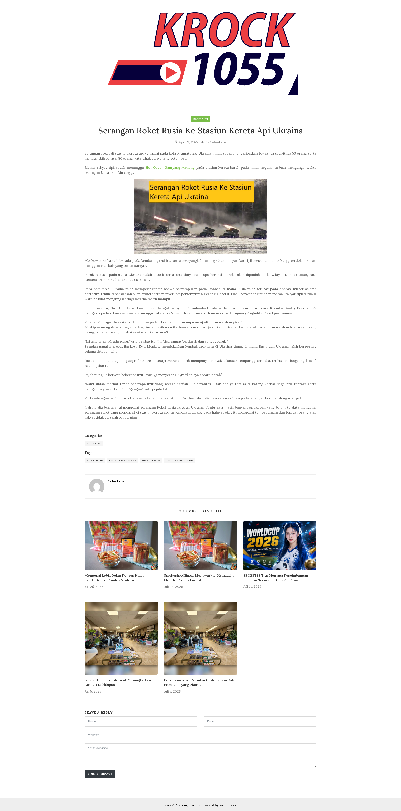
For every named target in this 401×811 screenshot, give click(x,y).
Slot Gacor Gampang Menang (170, 167)
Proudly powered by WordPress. (212, 805)
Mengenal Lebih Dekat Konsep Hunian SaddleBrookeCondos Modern (115, 577)
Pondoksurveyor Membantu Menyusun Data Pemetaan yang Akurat (199, 682)
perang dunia (95, 460)
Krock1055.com (175, 805)
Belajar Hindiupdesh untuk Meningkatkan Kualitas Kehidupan (118, 682)
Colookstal (218, 142)
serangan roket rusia (179, 460)
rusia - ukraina (151, 460)
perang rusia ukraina (122, 460)
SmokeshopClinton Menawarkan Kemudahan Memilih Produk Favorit (200, 577)
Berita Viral (200, 119)
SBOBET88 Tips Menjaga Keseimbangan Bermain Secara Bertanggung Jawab (275, 577)
